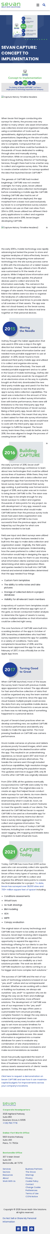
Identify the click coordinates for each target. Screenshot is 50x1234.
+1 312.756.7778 (10, 1123)
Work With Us (9, 1181)
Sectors (6, 1172)
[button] (29, 5)
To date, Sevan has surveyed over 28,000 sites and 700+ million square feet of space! (22, 886)
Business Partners (34, 1169)
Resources (8, 1175)
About (6, 1178)
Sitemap (30, 1175)
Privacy (29, 1178)
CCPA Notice (32, 1196)
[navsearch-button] (42, 5)
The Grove (31, 1172)
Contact (30, 1184)
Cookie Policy (32, 1181)
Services (7, 1169)
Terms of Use (32, 1193)
